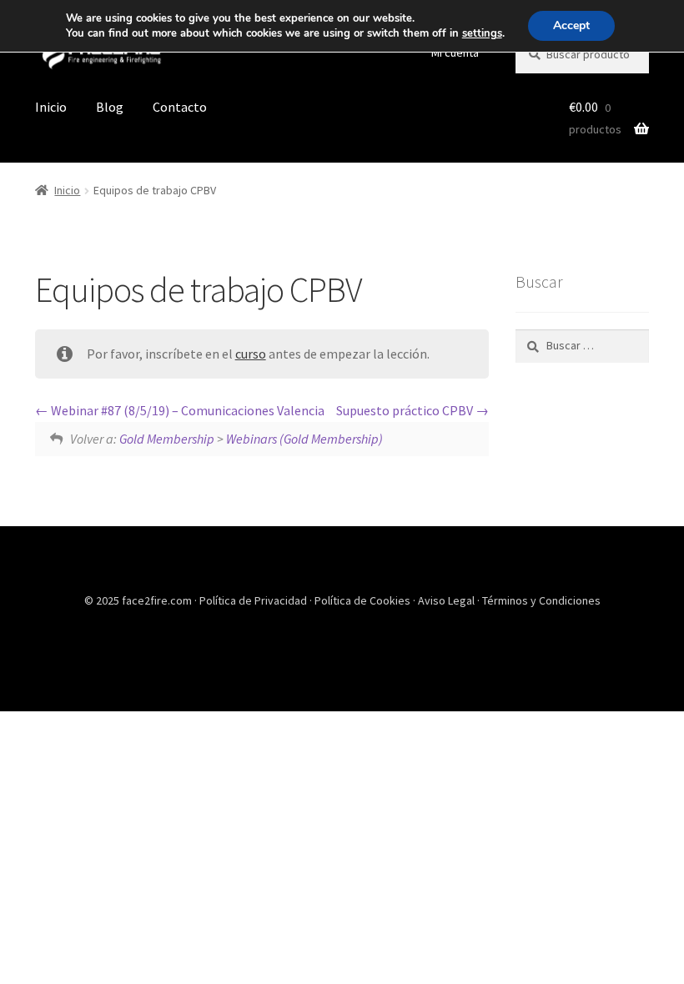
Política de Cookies (363, 600)
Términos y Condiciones (541, 600)
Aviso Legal (447, 600)
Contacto (180, 106)
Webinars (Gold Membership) (304, 438)
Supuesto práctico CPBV (405, 410)
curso (250, 353)
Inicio (51, 106)
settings (482, 33)
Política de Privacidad (254, 600)
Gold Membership (166, 438)
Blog (109, 106)
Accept (571, 25)
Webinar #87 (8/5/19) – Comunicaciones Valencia (186, 410)
